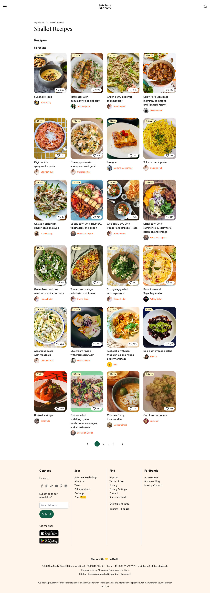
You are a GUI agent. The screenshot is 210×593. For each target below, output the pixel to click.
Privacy (113, 485)
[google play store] (53, 541)
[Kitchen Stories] (105, 6)
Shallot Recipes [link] (57, 22)
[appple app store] (53, 534)
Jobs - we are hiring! (85, 477)
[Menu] (5, 7)
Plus (79, 497)
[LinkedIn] (66, 486)
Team (77, 485)
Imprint (113, 477)
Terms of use (116, 481)
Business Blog (152, 481)
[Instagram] (46, 486)
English (125, 508)
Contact (113, 493)
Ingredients (39, 22)
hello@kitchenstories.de (155, 566)
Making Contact (153, 485)
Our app (79, 493)
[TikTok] (51, 486)
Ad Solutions (151, 477)
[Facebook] (42, 486)
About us (79, 481)
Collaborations (82, 489)
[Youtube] (56, 486)
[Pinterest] (61, 486)
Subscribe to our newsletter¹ (48, 495)
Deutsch (113, 508)
